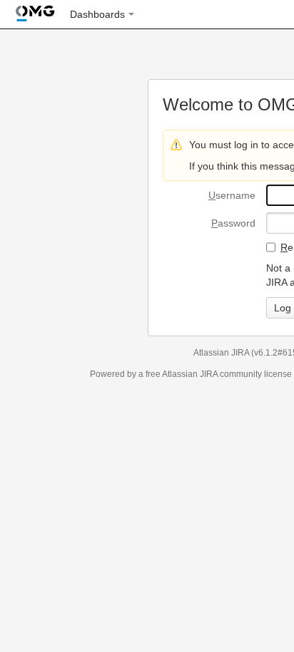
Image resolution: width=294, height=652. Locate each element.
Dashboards (97, 14)
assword (233, 223)
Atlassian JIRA (221, 353)
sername (231, 195)
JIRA (209, 374)
